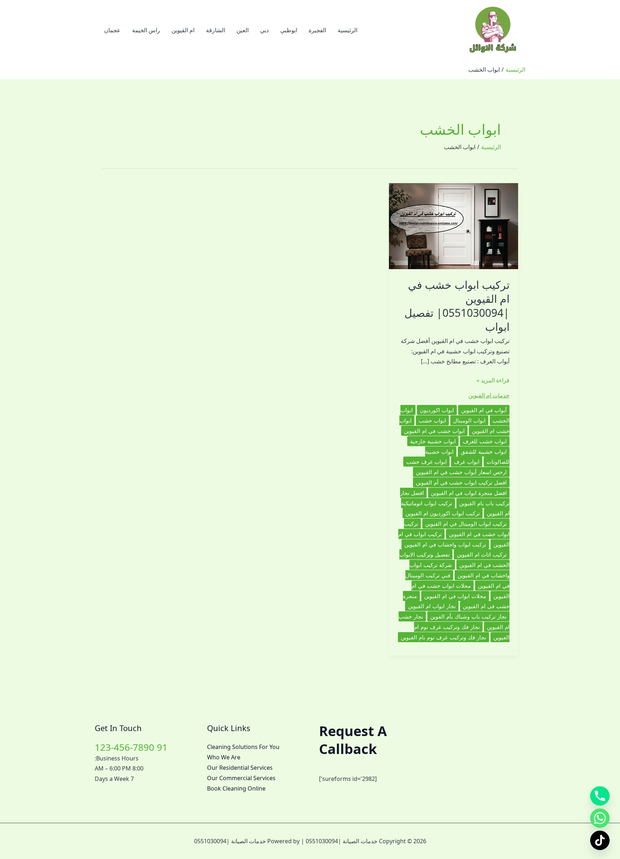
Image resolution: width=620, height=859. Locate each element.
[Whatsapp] (600, 818)
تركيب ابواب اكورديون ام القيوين (442, 513)
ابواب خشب (432, 420)
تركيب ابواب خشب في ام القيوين (456, 529)
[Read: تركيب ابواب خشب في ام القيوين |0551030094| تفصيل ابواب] (453, 225)
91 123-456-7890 (131, 747)
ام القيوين (183, 30)
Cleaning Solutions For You (243, 747)
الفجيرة (317, 30)
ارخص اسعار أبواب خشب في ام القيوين (461, 472)
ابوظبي (288, 30)
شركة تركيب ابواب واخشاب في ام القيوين (459, 570)
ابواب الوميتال (469, 420)
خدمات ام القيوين (488, 395)
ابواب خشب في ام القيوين (434, 430)
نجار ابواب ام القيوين (432, 606)
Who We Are (223, 757)
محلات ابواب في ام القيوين (455, 596)
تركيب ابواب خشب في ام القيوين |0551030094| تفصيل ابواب (456, 305)
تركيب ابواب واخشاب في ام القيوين (445, 544)
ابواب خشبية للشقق (484, 451)
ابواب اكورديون (437, 410)
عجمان (112, 30)
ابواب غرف (466, 461)
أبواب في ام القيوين (484, 410)
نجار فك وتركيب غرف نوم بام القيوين (443, 637)
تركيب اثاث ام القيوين (482, 554)
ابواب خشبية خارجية (433, 441)
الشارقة (215, 30)
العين (242, 30)
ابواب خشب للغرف (485, 441)
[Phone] (600, 796)
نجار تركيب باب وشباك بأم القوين (468, 616)
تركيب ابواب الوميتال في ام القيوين (466, 523)
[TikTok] (600, 840)
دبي (264, 30)
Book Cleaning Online (236, 788)
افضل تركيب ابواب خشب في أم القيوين (461, 482)
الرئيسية (347, 30)
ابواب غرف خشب (426, 461)
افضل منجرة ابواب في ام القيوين (469, 492)
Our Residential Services (240, 768)
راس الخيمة (146, 30)
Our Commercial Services (241, 778)
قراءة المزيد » (492, 381)
